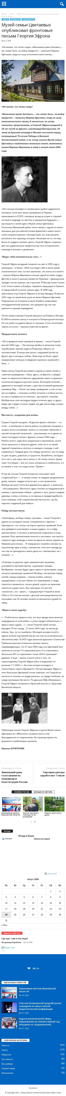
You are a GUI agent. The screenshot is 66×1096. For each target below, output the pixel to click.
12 (24, 903)
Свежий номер (8, 1068)
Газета (11, 14)
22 (51, 909)
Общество (15, 19)
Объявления (7, 1073)
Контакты (33, 1088)
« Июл (4, 925)
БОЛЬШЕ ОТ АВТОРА (43, 792)
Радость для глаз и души (53, 814)
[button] (61, 4)
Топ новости (28, 19)
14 (42, 903)
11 (15, 903)
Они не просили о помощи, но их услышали (31, 815)
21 (42, 909)
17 (6, 909)
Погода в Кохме (26, 836)
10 (6, 903)
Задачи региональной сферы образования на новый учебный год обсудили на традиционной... (39, 1021)
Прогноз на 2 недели (42, 839)
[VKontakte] (29, 968)
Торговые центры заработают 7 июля (52, 774)
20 (33, 909)
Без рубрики (7, 1064)
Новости (5, 1045)
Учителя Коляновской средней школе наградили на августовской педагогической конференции (40, 1006)
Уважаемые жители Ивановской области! (11, 814)
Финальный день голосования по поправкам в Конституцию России (14, 777)
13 (33, 903)
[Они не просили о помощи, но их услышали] (33, 804)
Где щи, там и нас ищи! (15, 938)
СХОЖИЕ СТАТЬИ (21, 792)
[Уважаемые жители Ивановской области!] (11, 804)
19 (24, 909)
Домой (4, 14)
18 (15, 909)
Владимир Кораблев (11, 942)
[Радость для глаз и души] (54, 804)
